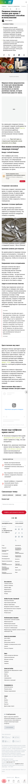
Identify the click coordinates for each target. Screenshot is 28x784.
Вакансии (17, 561)
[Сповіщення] (26, 2)
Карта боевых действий (10, 602)
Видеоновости (7, 589)
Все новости (7, 581)
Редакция (4, 547)
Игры (16, 572)
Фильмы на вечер (8, 659)
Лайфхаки (4, 6)
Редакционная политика (5, 551)
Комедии (6, 661)
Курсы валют (7, 640)
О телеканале (5, 553)
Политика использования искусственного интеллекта (5, 568)
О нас (3, 545)
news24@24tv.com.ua (7, 523)
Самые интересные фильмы (11, 655)
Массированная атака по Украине (12, 608)
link (15, 529)
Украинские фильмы (9, 657)
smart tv (6, 741)
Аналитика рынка (8, 687)
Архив (16, 567)
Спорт (6, 696)
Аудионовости (7, 591)
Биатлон (6, 704)
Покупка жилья (8, 689)
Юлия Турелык (8, 20)
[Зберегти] (24, 55)
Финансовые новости (9, 642)
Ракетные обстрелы (9, 600)
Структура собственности (18, 565)
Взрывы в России (8, 610)
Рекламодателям (6, 558)
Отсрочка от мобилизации (10, 627)
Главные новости (8, 583)
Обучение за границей (9, 680)
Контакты (17, 559)
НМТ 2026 (6, 676)
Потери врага (7, 612)
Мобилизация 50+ (8, 621)
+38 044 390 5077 (19, 523)
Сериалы (6, 663)
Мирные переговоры (9, 604)
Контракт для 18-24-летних (10, 625)
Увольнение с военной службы (11, 619)
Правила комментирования (19, 553)
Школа (6, 674)
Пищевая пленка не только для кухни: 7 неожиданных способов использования (23, 6)
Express (22, 128)
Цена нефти (7, 638)
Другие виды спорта (9, 706)
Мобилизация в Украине (11, 617)
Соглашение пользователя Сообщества (18, 548)
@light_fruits (6, 362)
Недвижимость (8, 685)
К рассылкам (9, 727)
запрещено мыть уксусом (12, 438)
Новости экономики (10, 636)
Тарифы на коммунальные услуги (12, 644)
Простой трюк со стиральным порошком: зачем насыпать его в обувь (12, 141)
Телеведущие (5, 556)
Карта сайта (18, 569)
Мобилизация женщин (9, 623)
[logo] (9, 2)
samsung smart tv (16, 741)
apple (16, 737)
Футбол (6, 700)
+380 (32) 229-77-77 (10, 762)
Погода (6, 593)
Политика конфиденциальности (7, 564)
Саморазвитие (7, 678)
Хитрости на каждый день (14, 6)
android (6, 737)
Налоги (6, 646)
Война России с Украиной (11, 598)
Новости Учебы (8, 668)
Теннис (6, 702)
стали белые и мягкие (13, 449)
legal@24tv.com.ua (19, 763)
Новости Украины (8, 585)
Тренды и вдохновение (10, 691)
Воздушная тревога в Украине (11, 606)
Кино (5, 653)
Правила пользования (7, 561)
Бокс (5, 698)
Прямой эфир (7, 587)
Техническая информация (18, 556)
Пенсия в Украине (8, 648)
